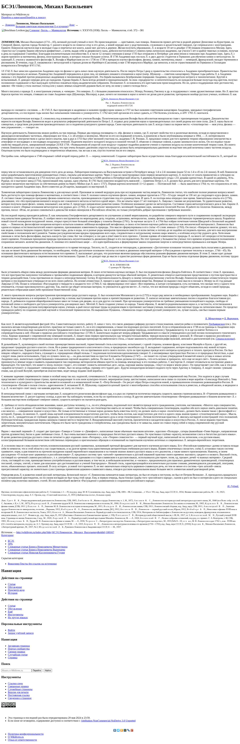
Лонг (72, 25)
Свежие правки (16, 651)
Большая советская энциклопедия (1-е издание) (42, 26)
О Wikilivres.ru (16, 736)
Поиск (5, 664)
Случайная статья (17, 654)
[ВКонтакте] (115, 730)
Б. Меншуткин (213, 318)
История (12, 593)
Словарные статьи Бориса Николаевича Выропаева (36, 549)
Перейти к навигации (13, 17)
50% (10, 543)
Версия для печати (18, 692)
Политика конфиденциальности (26, 734)
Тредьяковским (217, 324)
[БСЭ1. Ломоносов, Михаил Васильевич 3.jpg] (120, 261)
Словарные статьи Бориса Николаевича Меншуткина (37, 546)
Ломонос (10, 25)
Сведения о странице (20, 698)
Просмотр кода (16, 590)
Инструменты (15, 614)
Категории (7, 535)
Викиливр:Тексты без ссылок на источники (32, 563)
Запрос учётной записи (21, 633)
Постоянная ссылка (19, 695)
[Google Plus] (132, 730)
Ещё (10, 611)
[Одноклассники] (121, 730)
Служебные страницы (20, 689)
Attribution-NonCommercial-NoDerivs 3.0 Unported (108, 720)
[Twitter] (118, 730)
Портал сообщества (19, 648)
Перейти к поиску (36, 17)
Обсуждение (15, 587)
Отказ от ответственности (22, 739)
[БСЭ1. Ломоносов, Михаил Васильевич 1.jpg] (120, 99)
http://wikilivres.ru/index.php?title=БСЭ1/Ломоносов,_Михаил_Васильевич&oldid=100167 (65, 532)
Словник (34, 30)
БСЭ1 (11, 540)
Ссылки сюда (15, 683)
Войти (11, 630)
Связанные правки (18, 686)
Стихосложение (225, 338)
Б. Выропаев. (231, 318)
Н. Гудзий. (233, 486)
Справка (12, 657)
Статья (11, 584)
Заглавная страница (19, 645)
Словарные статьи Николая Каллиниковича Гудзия (36, 552)
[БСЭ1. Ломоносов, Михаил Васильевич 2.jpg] (120, 161)
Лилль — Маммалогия (53, 30)
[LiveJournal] (128, 730)
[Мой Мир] (125, 730)
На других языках (18, 617)
